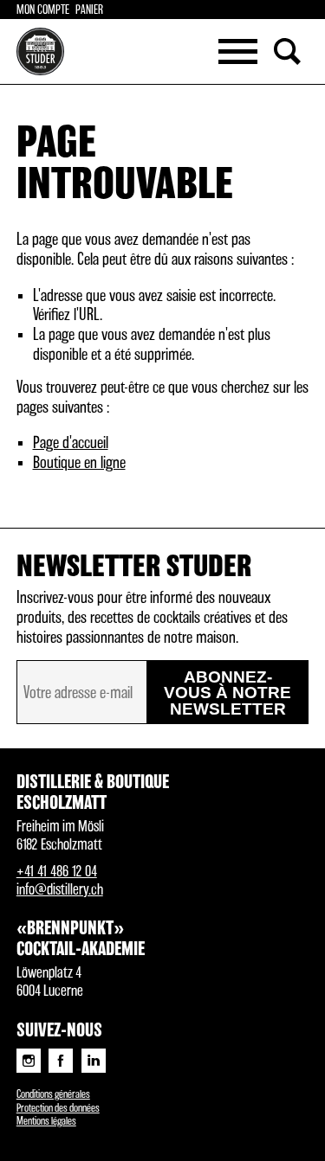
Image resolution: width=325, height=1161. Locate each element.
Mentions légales (46, 1121)
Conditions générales (53, 1094)
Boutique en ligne (79, 463)
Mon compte (42, 10)
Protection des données (58, 1108)
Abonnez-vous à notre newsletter (227, 693)
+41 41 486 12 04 (56, 871)
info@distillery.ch (59, 889)
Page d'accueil (70, 443)
